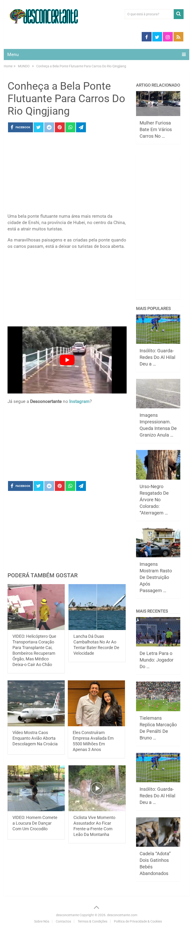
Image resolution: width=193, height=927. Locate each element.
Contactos (63, 921)
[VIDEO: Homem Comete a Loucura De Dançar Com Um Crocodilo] (36, 788)
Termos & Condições (92, 921)
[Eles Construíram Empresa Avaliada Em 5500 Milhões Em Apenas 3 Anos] (96, 703)
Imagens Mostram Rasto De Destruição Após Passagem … (156, 577)
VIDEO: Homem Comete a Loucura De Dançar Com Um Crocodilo (34, 823)
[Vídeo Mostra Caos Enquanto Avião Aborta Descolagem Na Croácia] (36, 703)
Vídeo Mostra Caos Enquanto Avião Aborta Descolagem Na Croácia (35, 738)
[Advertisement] (67, 174)
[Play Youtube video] (67, 359)
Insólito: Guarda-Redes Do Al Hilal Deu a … (157, 357)
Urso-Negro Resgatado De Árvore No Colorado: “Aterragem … (154, 500)
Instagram (79, 401)
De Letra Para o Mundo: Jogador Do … (156, 659)
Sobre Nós (41, 921)
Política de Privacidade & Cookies (138, 921)
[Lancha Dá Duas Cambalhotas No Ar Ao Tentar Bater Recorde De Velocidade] (97, 607)
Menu (13, 54)
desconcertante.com (122, 915)
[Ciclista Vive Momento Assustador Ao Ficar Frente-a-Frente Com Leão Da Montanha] (97, 788)
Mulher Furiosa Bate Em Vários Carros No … (156, 129)
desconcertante (67, 915)
